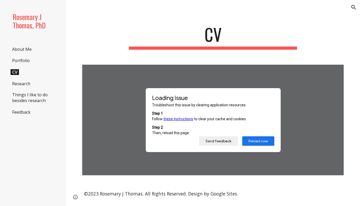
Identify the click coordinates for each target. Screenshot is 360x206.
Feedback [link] (21, 112)
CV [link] (14, 72)
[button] (353, 7)
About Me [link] (22, 49)
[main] (213, 37)
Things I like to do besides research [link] (30, 97)
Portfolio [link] (21, 60)
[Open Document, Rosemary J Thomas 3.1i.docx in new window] (334, 71)
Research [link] (21, 84)
